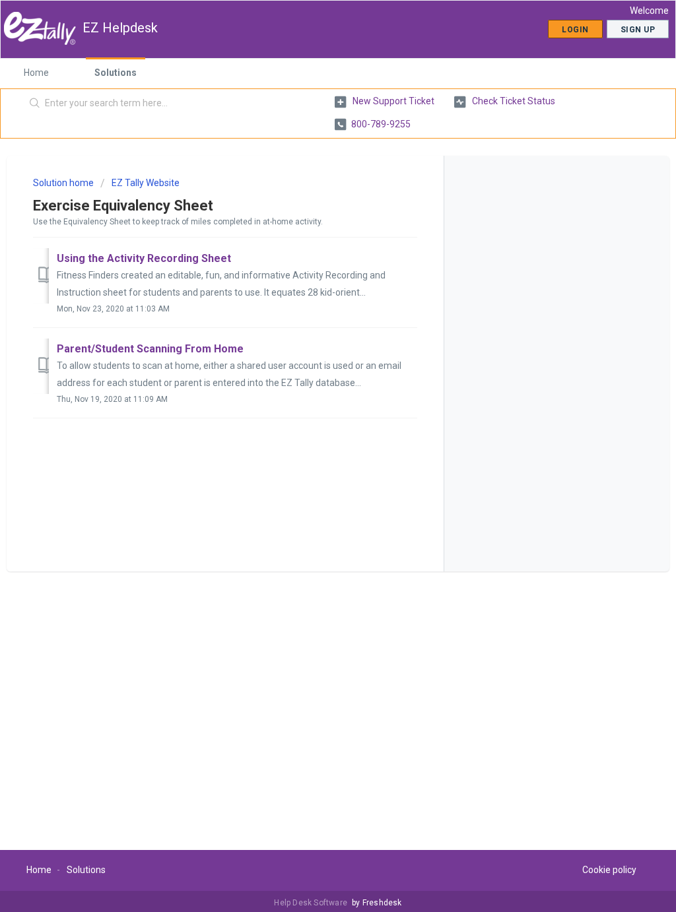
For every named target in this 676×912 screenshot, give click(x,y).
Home (36, 72)
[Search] (35, 103)
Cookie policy (609, 869)
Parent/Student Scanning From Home (150, 348)
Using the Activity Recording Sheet (144, 258)
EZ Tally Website (146, 183)
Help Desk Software (311, 902)
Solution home (64, 183)
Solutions (115, 72)
